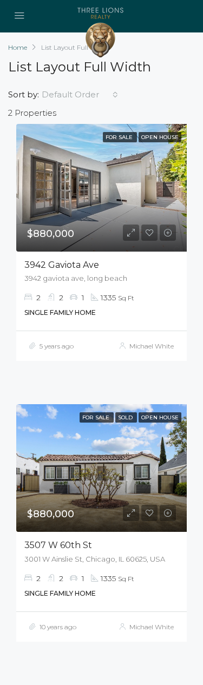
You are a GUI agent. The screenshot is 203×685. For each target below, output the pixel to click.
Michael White (151, 346)
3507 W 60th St (58, 545)
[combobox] (80, 94)
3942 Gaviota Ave (61, 265)
